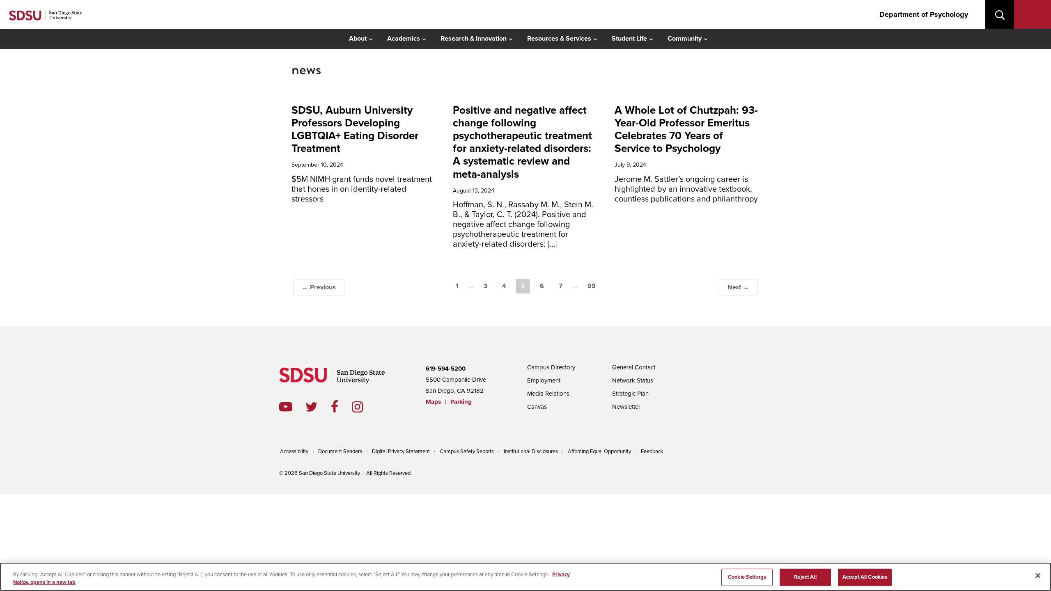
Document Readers (340, 451)
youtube (285, 406)
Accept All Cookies (864, 577)
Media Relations (548, 393)
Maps (433, 401)
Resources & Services (559, 38)
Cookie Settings (747, 577)
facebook (341, 406)
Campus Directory (551, 367)
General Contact (633, 367)
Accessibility (294, 451)
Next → (738, 287)
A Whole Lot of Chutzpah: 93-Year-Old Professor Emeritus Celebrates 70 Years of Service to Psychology (686, 129)
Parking (461, 401)
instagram (364, 406)
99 (591, 286)
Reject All (805, 577)
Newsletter (626, 406)
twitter (318, 406)
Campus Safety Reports (467, 451)
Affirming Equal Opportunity (599, 451)
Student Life (629, 38)
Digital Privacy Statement (401, 451)
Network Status (632, 380)
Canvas (537, 406)
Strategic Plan (630, 393)
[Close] (1038, 576)
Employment (543, 380)
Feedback (652, 451)
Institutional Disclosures (531, 451)
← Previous (319, 287)
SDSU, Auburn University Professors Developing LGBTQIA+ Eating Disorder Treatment (354, 129)
